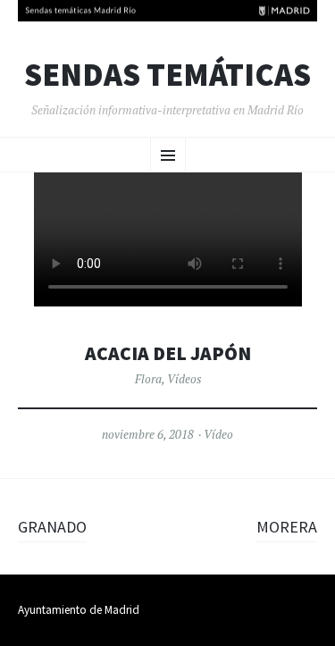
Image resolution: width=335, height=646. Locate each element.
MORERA (286, 526)
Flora (148, 379)
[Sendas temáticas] (167, 10)
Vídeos (184, 379)
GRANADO (52, 526)
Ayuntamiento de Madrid (78, 609)
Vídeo (218, 434)
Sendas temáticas (167, 75)
